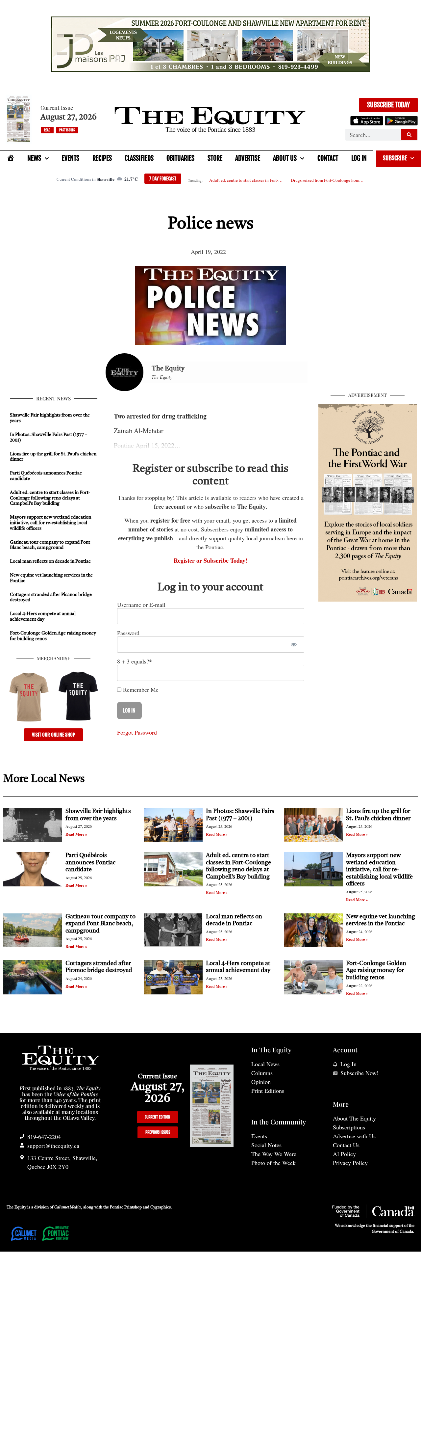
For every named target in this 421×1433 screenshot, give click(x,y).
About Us (285, 158)
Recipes (102, 158)
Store (215, 158)
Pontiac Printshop (126, 1207)
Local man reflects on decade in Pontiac (50, 561)
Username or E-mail (141, 604)
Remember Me (140, 689)
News (34, 158)
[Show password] (293, 644)
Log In (359, 158)
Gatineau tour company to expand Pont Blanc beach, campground (100, 924)
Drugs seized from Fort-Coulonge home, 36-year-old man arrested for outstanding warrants (327, 180)
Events (70, 158)
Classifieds (139, 158)
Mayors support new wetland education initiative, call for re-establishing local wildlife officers (50, 523)
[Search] (409, 134)
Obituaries (180, 158)
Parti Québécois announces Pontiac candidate (90, 862)
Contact (327, 158)
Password (128, 633)
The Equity (168, 368)
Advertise (247, 158)
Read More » (76, 834)
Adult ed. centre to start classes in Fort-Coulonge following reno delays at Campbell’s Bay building (246, 180)
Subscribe (395, 158)
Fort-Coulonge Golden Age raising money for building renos (376, 970)
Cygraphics (160, 1207)
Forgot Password (137, 732)
